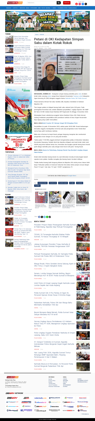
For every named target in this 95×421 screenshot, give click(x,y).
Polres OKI (74, 98)
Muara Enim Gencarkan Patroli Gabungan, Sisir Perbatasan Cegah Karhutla (22, 38)
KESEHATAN (22, 7)
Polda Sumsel (82, 98)
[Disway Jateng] (68, 402)
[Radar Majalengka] (26, 406)
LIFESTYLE (15, 7)
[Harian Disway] (26, 398)
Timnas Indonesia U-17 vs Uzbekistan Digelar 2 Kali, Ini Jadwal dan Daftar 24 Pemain (18, 157)
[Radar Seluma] (54, 410)
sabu (79, 94)
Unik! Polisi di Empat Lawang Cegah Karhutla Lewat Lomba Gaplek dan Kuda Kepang (54, 284)
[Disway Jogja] (40, 406)
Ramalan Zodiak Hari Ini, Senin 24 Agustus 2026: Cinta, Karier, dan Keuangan (17, 189)
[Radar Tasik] (40, 398)
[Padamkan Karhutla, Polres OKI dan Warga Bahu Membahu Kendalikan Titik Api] (83, 305)
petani (49, 96)
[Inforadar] (40, 402)
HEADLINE (8, 7)
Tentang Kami (52, 383)
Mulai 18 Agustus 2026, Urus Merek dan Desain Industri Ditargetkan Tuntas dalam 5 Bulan (22, 59)
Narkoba (68, 98)
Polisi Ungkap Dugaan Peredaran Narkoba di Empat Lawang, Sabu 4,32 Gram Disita (54, 334)
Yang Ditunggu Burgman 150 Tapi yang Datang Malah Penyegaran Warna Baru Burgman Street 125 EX (18, 176)
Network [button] (66, 3)
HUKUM (42, 34)
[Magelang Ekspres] (83, 402)
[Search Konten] (59, 3)
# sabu (72, 183)
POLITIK (43, 7)
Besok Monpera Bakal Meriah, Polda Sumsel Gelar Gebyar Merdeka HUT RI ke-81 (53, 313)
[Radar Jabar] (54, 406)
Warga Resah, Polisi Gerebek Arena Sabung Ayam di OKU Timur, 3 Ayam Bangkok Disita (55, 265)
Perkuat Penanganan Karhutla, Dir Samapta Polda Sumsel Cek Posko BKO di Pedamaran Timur (17, 163)
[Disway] (12, 398)
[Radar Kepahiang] (68, 406)
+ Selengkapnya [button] (85, 414)
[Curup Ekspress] (83, 406)
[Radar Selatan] (83, 410)
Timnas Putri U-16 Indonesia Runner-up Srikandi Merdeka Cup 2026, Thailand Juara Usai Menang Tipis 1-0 (22, 231)
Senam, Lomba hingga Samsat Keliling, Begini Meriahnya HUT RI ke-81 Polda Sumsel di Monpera (54, 274)
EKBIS (39, 7)
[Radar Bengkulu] (26, 410)
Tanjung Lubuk (77, 96)
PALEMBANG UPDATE (63, 7)
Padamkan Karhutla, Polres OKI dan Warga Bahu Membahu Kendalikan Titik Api (53, 303)
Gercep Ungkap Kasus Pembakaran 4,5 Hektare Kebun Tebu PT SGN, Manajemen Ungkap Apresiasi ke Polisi (54, 323)
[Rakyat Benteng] (68, 410)
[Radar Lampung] (54, 402)
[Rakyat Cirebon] (83, 398)
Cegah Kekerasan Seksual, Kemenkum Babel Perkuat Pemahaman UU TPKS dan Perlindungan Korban (22, 48)
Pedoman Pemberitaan (54, 386)
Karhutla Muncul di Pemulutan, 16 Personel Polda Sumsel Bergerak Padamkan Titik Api (53, 365)
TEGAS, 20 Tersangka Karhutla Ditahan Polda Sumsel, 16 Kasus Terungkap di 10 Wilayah (23, 221)
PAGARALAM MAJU (72, 7)
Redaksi (50, 382)
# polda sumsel (63, 183)
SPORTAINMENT (33, 7)
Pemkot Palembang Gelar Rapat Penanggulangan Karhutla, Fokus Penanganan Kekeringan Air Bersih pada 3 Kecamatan (23, 243)
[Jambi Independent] (12, 402)
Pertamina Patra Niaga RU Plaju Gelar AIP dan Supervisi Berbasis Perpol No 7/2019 (23, 69)
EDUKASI (28, 7)
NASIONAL (48, 7)
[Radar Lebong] (40, 410)
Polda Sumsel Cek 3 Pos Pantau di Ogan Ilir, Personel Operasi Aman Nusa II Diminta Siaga (52, 294)
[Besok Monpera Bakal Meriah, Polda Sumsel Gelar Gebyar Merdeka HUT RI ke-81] (83, 315)
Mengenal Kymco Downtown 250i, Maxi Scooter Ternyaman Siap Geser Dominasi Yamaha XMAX (18, 169)
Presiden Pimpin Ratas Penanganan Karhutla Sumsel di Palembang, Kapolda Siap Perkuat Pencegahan (23, 78)
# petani (37, 185)
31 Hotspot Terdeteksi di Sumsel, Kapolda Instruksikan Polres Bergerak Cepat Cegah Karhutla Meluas (54, 344)
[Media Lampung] (54, 398)
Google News (72, 176)
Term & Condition (53, 385)
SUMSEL (54, 7)
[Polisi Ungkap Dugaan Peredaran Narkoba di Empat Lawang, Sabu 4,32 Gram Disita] (83, 335)
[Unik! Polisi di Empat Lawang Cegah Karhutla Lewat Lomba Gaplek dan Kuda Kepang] (83, 286)
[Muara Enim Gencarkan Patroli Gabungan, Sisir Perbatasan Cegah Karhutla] (9, 40)
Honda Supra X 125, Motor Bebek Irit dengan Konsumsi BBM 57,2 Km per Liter (18, 182)
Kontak (50, 379)
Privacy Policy (52, 380)
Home (36, 34)
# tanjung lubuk (42, 183)
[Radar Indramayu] (68, 398)
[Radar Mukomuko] (12, 410)
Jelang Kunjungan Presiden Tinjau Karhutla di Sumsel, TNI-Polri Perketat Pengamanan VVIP (52, 245)
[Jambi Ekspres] (26, 402)
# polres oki (53, 183)
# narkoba (79, 183)
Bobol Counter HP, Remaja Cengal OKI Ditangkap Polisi (60, 123)
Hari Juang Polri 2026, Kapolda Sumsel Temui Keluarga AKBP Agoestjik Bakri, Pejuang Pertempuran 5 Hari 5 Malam (52, 354)
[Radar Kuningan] (12, 406)
